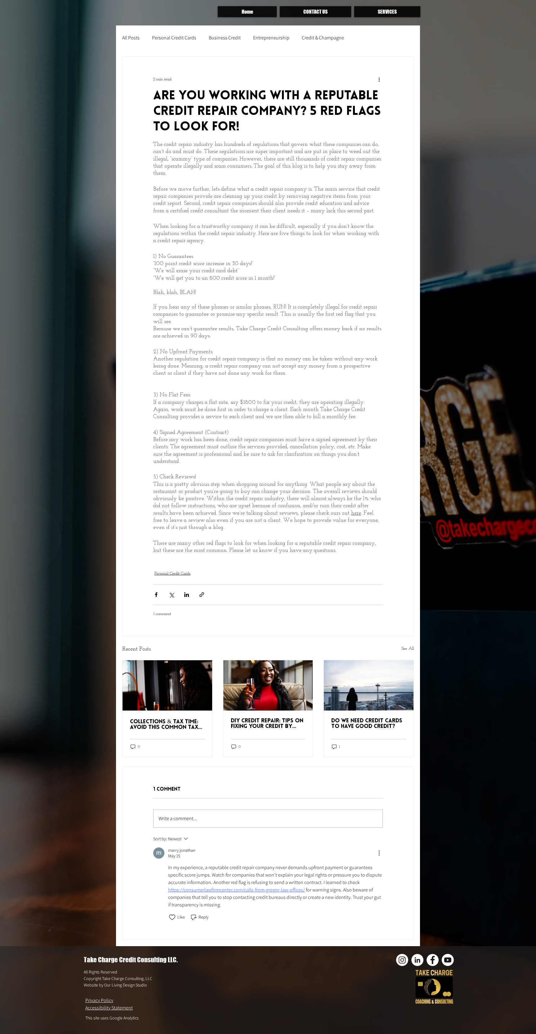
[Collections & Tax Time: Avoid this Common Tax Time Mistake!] (167, 685)
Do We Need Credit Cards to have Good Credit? (366, 723)
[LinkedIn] (417, 960)
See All (408, 648)
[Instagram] (402, 960)
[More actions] (379, 79)
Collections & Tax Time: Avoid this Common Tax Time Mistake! (164, 724)
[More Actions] (379, 853)
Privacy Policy (99, 1000)
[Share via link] (202, 595)
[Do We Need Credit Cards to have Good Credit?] (368, 685)
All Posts (131, 37)
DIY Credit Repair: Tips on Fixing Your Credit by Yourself (267, 723)
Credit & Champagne (323, 37)
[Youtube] (448, 960)
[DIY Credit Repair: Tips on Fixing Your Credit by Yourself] (268, 685)
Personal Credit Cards (174, 37)
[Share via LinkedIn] (187, 595)
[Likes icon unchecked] (172, 917)
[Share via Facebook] (156, 595)
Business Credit (225, 37)
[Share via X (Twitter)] (171, 595)
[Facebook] (433, 960)
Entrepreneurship (271, 37)
